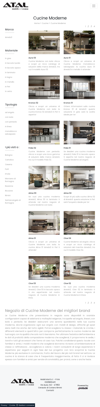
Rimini (7, 195)
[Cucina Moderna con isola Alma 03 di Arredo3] (44, 177)
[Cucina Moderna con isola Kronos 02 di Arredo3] (44, 87)
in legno (8, 77)
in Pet (7, 86)
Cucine (45, 23)
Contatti (50, 390)
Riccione (9, 190)
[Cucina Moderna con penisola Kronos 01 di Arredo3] (79, 87)
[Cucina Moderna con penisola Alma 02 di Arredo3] (79, 177)
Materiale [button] (11, 50)
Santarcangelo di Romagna (13, 201)
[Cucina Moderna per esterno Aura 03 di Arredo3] (44, 42)
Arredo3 (8, 37)
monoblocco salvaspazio (11, 132)
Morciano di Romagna (10, 180)
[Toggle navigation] (93, 6)
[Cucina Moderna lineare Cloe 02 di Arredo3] (79, 268)
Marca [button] (9, 29)
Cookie (12, 405)
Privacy (4, 405)
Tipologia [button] (11, 104)
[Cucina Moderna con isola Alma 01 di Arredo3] (44, 223)
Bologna (8, 155)
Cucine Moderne (58, 23)
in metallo (9, 82)
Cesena (8, 164)
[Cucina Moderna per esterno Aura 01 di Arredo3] (79, 42)
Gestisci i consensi (26, 405)
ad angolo (9, 112)
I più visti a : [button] (12, 147)
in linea (8, 126)
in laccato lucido (12, 63)
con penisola (11, 121)
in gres (8, 58)
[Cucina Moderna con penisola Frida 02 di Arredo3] (44, 132)
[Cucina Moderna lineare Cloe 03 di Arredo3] (44, 268)
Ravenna (9, 186)
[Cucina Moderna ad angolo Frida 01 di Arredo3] (79, 132)
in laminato (10, 72)
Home (37, 23)
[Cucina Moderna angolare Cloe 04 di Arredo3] (79, 223)
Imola (7, 174)
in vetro (8, 91)
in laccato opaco (13, 67)
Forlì (7, 169)
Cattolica (9, 159)
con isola (9, 117)
